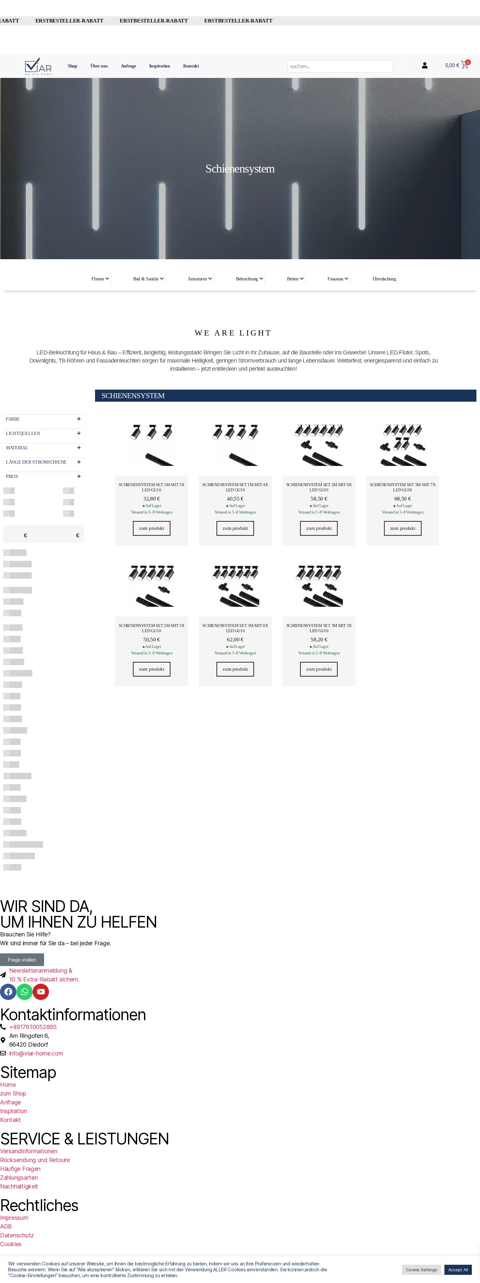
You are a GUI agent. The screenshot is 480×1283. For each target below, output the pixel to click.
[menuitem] (99, 279)
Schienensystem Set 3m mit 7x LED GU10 (402, 487)
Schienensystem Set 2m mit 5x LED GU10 (151, 628)
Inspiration (159, 66)
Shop (72, 66)
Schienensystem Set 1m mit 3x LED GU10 (151, 487)
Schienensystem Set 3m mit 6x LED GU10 (235, 628)
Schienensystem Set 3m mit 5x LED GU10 (319, 628)
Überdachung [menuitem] (384, 278)
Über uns (99, 66)
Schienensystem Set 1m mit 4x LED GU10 (235, 487)
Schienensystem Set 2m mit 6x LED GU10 (319, 487)
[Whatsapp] (24, 992)
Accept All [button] (458, 1269)
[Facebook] (8, 992)
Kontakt (191, 66)
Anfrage (128, 66)
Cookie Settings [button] (421, 1269)
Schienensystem (133, 396)
